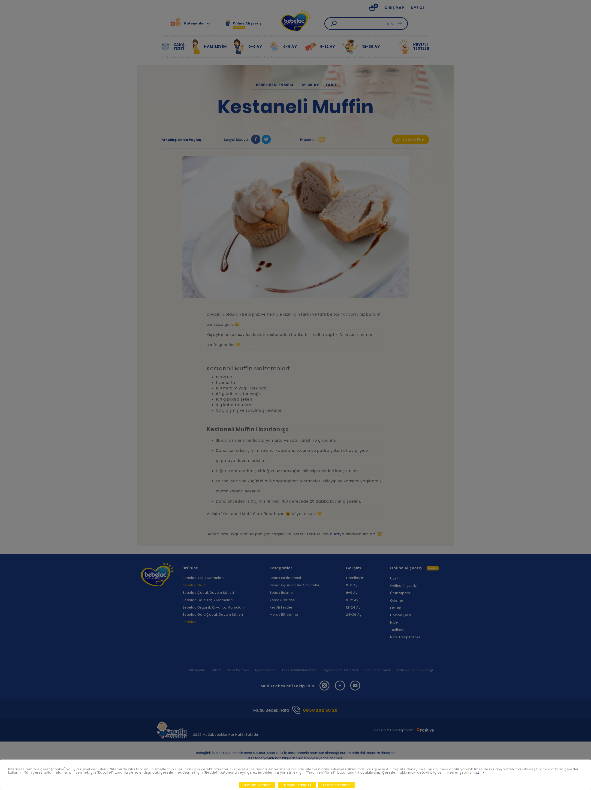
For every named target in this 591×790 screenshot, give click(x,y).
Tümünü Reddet (257, 785)
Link (481, 772)
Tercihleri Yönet (336, 785)
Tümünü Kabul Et (296, 785)
